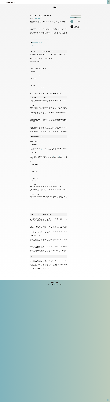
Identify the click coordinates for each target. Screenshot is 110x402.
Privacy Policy (51, 290)
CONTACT (61, 284)
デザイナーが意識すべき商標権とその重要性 (39, 44)
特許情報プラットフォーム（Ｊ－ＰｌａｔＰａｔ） (58, 156)
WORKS (52, 284)
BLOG (58, 284)
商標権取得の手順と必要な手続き (37, 42)
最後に (33, 45)
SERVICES (55, 284)
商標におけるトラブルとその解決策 (37, 40)
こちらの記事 (41, 149)
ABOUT (49, 284)
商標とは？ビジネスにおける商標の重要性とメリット (40, 39)
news (36, 18)
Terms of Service (57, 290)
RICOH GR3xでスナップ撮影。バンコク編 (36, 273)
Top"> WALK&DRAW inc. (10, 2)
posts (39, 18)
